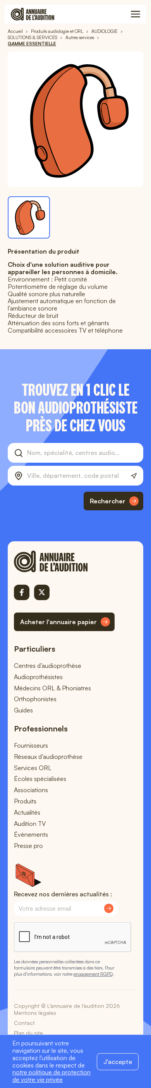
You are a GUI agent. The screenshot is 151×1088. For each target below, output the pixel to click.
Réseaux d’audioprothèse (48, 756)
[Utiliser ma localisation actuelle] (133, 476)
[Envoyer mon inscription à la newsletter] (108, 908)
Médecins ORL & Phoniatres (52, 688)
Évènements (31, 834)
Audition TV (30, 823)
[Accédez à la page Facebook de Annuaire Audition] (21, 592)
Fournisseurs (31, 745)
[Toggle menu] (135, 14)
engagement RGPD (93, 974)
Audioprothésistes (38, 677)
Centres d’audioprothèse (47, 665)
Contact (24, 1022)
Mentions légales (35, 1012)
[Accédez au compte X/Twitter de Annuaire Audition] (42, 592)
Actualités (27, 812)
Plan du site (28, 1033)
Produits (25, 801)
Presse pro (28, 845)
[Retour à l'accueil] (64, 561)
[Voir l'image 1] (29, 217)
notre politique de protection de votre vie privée (51, 1075)
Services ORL (32, 768)
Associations (31, 790)
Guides (23, 710)
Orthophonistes (35, 699)
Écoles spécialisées (40, 779)
